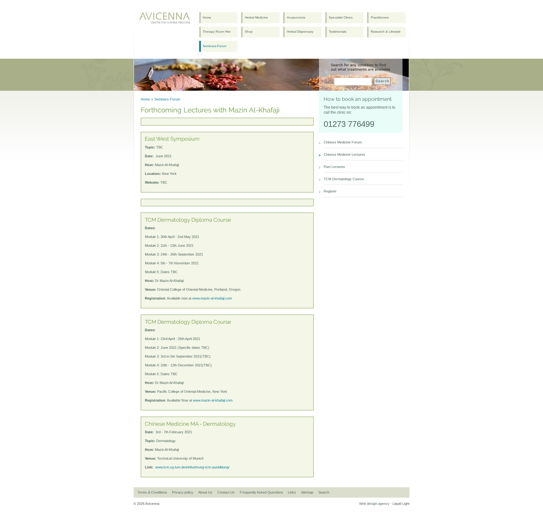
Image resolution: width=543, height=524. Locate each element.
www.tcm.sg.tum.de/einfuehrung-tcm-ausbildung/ (192, 467)
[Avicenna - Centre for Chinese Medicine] (166, 19)
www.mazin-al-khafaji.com (212, 298)
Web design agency (374, 503)
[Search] (382, 81)
